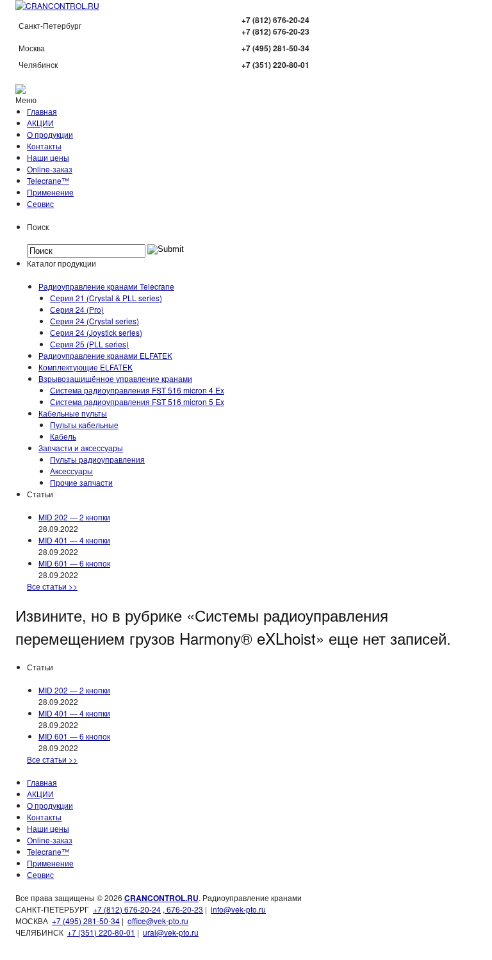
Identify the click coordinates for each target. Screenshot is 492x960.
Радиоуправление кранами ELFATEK (105, 355)
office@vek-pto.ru (157, 920)
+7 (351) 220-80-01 (101, 932)
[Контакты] (20, 90)
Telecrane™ (48, 180)
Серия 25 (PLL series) (89, 343)
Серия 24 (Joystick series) (96, 332)
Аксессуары (71, 470)
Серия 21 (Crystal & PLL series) (106, 297)
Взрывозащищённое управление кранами (115, 378)
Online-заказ (49, 168)
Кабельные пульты (72, 413)
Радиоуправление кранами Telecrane (106, 286)
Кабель (63, 436)
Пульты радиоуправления (97, 459)
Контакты (44, 145)
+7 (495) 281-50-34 (86, 920)
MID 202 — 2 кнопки (74, 516)
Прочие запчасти (81, 482)
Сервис (40, 203)
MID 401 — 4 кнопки (74, 539)
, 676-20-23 (183, 909)
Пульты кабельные (84, 424)
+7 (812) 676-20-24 (127, 909)
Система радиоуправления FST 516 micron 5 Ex (137, 401)
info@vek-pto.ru (238, 909)
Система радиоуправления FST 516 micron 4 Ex (137, 390)
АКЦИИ (40, 122)
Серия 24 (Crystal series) (94, 320)
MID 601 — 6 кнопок (74, 563)
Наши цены (48, 157)
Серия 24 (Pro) (77, 309)
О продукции (50, 134)
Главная (42, 111)
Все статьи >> (52, 586)
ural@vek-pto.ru (171, 932)
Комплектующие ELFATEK (85, 366)
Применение (50, 191)
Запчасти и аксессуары (80, 447)
